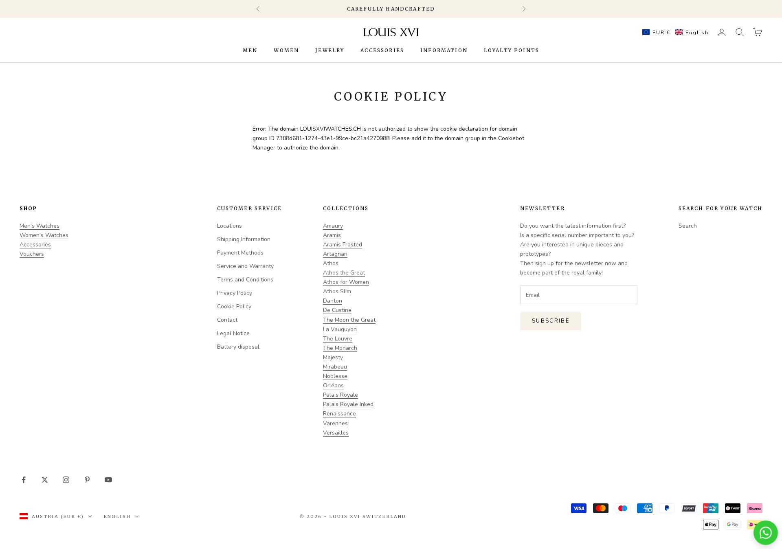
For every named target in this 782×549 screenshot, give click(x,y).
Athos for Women (346, 282)
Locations (229, 226)
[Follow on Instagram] (66, 480)
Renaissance (339, 413)
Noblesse (335, 376)
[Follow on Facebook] (24, 480)
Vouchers (32, 254)
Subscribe (550, 321)
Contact (227, 320)
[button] (673, 32)
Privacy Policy (234, 293)
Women (286, 50)
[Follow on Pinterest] (87, 480)
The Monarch (340, 348)
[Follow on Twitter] (45, 480)
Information (444, 50)
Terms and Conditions (245, 279)
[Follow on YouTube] (108, 480)
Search (688, 226)
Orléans (333, 385)
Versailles (336, 433)
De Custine (337, 310)
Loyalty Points (511, 50)
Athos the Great (344, 273)
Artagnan (335, 254)
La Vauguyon (340, 329)
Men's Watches (39, 226)
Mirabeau (335, 367)
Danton (332, 301)
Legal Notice (233, 333)
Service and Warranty (245, 266)
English (117, 516)
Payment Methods (240, 253)
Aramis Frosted (342, 244)
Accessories (382, 50)
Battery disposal (238, 347)
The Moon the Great (349, 320)
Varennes (335, 423)
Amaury (333, 226)
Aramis (332, 235)
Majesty (333, 357)
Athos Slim (337, 291)
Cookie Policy (234, 306)
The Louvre (337, 339)
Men (250, 50)
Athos (330, 263)
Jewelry (329, 50)
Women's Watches (44, 235)
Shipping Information (243, 239)
